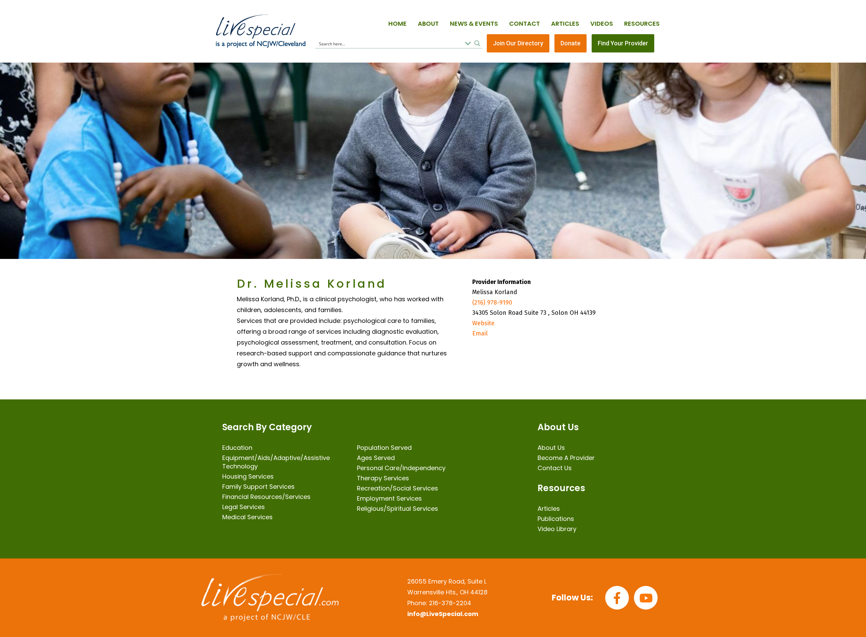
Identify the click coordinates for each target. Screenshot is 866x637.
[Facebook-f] (617, 598)
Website (483, 323)
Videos (601, 23)
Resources (642, 23)
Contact (524, 23)
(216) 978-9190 (492, 302)
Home (397, 23)
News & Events (474, 23)
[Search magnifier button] (477, 43)
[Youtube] (646, 598)
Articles (565, 23)
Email (480, 333)
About (428, 23)
